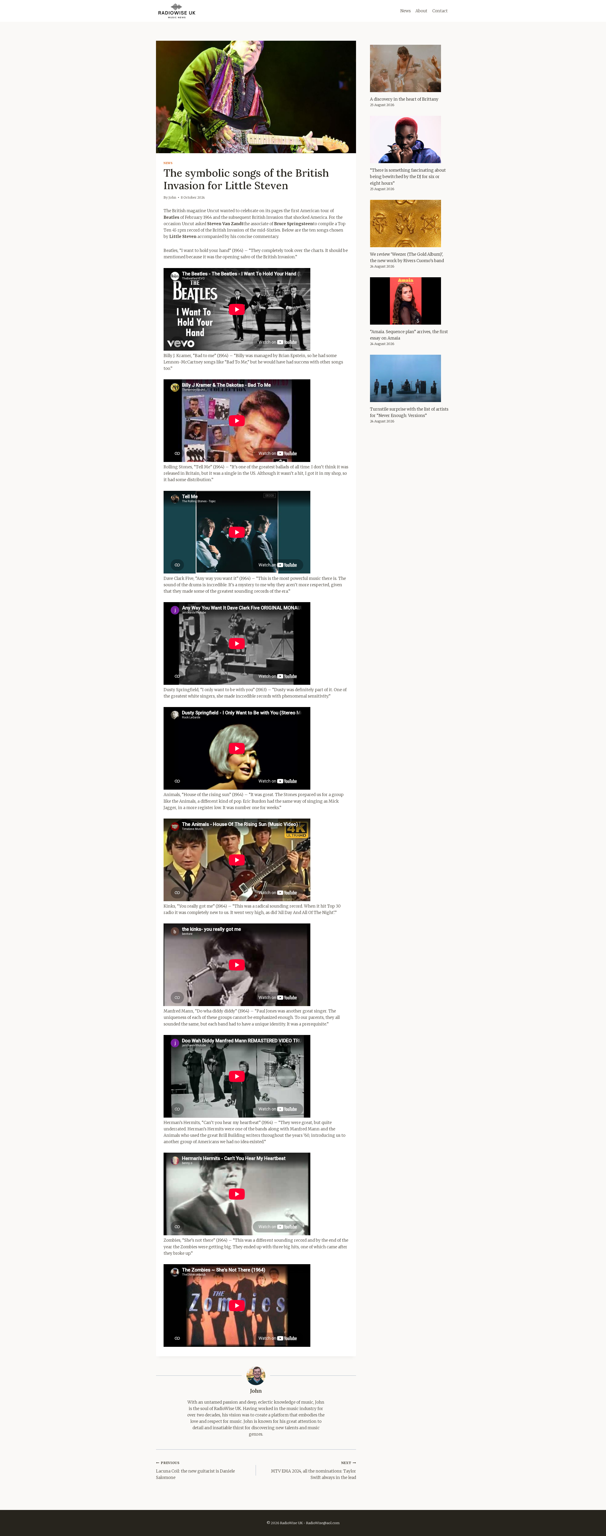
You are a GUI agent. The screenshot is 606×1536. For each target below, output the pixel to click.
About (421, 10)
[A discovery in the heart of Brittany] (410, 68)
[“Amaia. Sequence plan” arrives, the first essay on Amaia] (410, 301)
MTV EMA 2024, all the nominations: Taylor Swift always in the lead (313, 1470)
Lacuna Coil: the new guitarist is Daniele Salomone (195, 1470)
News (405, 10)
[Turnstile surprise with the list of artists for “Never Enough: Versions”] (410, 378)
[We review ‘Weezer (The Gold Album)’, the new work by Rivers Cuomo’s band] (410, 223)
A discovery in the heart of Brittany (404, 99)
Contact (440, 10)
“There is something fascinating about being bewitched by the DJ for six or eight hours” (408, 177)
